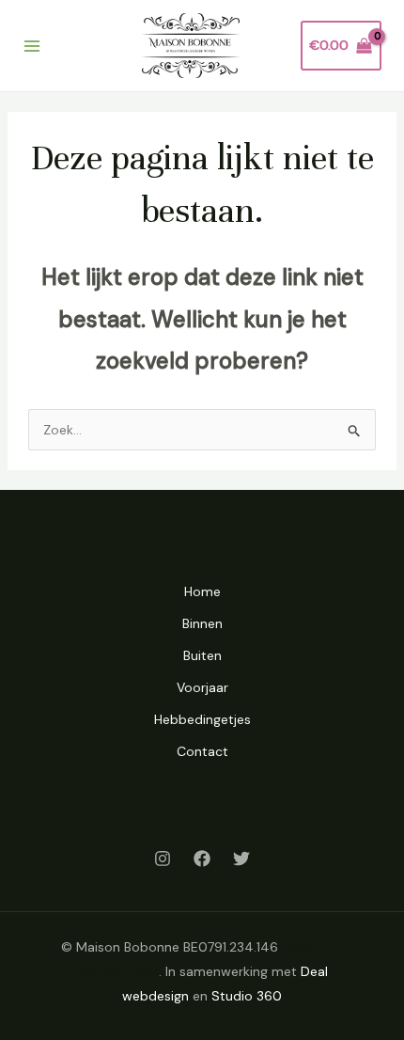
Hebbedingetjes (202, 719)
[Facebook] (202, 858)
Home (202, 591)
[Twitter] (241, 858)
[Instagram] (162, 858)
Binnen (202, 623)
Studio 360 (246, 995)
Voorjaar (202, 687)
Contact (202, 751)
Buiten (202, 655)
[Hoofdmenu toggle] (32, 46)
